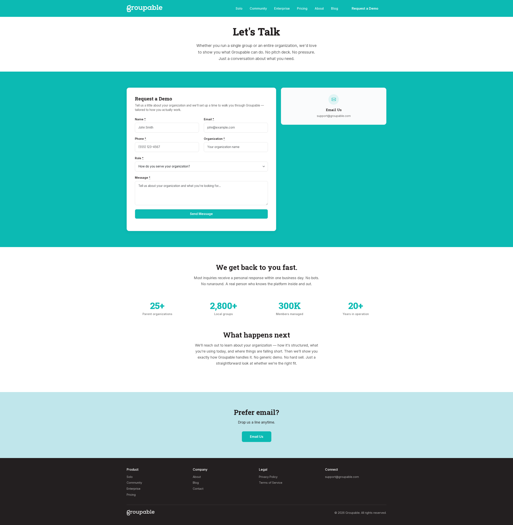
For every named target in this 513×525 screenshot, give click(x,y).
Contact (198, 488)
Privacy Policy (268, 476)
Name (140, 119)
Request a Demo (365, 8)
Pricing (302, 8)
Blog (334, 8)
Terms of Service (270, 482)
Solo (239, 8)
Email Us (256, 437)
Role (139, 158)
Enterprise (282, 8)
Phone (140, 138)
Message (142, 177)
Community (258, 8)
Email (209, 119)
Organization (214, 138)
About (319, 8)
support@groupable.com (342, 476)
